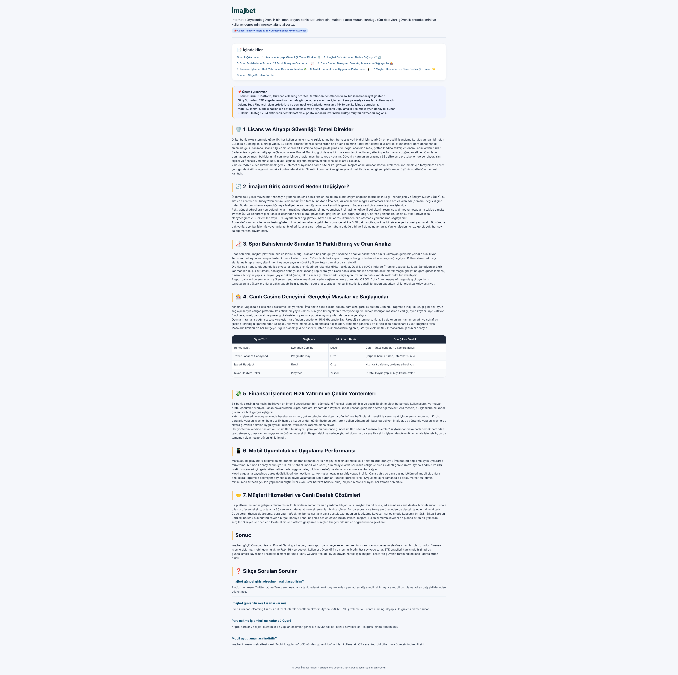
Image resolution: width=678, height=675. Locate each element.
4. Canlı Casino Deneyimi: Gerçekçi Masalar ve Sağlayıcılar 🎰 (355, 63)
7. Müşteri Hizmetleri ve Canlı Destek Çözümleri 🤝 (404, 69)
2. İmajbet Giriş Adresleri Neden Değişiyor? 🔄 (352, 57)
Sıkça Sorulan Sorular (261, 75)
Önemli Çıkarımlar (248, 57)
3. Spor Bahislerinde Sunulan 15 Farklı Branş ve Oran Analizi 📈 (275, 63)
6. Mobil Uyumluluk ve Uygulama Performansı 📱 (340, 69)
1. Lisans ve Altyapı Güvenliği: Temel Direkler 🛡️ (291, 57)
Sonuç (241, 75)
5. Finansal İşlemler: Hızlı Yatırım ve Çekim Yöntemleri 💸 (272, 69)
